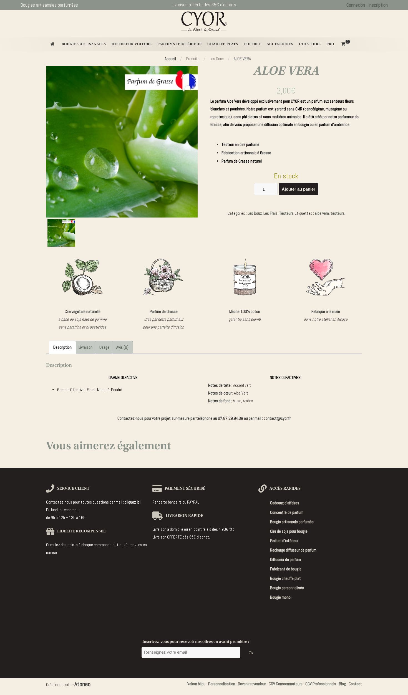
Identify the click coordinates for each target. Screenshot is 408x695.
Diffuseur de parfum (285, 559)
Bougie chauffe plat (285, 578)
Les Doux (255, 213)
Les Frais (270, 213)
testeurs (338, 213)
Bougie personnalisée (287, 587)
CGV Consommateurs (286, 683)
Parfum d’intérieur (284, 540)
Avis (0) (122, 347)
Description (62, 347)
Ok (251, 653)
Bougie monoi (280, 597)
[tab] (62, 347)
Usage (104, 347)
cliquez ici (133, 502)
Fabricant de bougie (285, 569)
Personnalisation (221, 683)
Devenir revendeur (252, 683)
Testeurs (286, 213)
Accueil (170, 58)
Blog (342, 683)
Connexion (355, 5)
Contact (355, 683)
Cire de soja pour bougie (289, 531)
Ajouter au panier (298, 189)
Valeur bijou (196, 683)
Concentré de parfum (286, 512)
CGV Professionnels (320, 683)
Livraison (85, 347)
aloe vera (322, 213)
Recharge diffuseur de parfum (293, 550)
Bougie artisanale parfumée (292, 521)
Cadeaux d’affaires (284, 503)
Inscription (378, 5)
